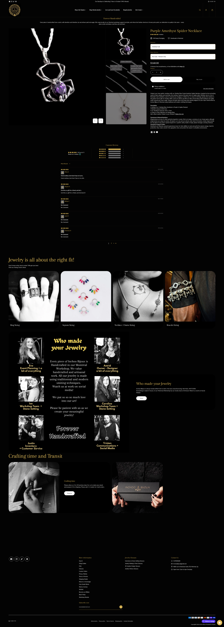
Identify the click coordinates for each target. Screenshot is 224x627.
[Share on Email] (157, 132)
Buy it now (199, 79)
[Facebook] (10, 1)
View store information (208, 88)
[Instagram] (12, 1)
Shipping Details (83, 579)
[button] (212, 10)
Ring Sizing (15, 325)
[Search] (200, 10)
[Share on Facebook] (151, 132)
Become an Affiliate (84, 592)
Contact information (128, 621)
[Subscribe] (120, 606)
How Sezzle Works (84, 584)
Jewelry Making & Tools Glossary (134, 563)
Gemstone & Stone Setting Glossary (134, 561)
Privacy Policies (83, 574)
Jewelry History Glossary (131, 568)
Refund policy (94, 621)
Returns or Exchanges (85, 581)
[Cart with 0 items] (212, 10)
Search (81, 561)
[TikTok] (14, 1)
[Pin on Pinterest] (154, 132)
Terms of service (110, 621)
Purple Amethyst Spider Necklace (176, 31)
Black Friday (82, 594)
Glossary (81, 568)
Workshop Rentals (84, 597)
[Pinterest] (16, 1)
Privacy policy (102, 621)
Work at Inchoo (83, 587)
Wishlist (81, 589)
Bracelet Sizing (173, 325)
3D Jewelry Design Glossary (132, 566)
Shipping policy (118, 621)
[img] (64, 169)
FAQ (80, 566)
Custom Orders (83, 571)
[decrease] (152, 72)
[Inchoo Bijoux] (15, 10)
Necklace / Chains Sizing (125, 325)
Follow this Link (179, 114)
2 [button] (111, 243)
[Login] (206, 10)
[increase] (160, 72)
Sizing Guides (82, 563)
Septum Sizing (68, 325)
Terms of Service (83, 576)
